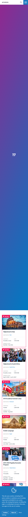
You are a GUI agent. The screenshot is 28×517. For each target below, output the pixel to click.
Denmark (11, 401)
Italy (10, 335)
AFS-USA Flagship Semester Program (12, 464)
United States (12, 468)
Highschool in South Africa (11, 364)
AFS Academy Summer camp (12, 398)
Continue (5, 512)
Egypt (10, 434)
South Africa (12, 367)
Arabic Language (8, 431)
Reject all (13, 512)
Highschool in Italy (9, 332)
